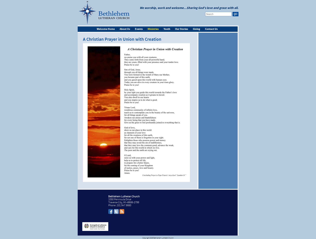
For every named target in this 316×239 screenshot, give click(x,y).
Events (139, 29)
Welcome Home (106, 29)
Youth (167, 29)
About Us (125, 29)
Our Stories (181, 29)
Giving (196, 29)
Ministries (153, 29)
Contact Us (211, 29)
